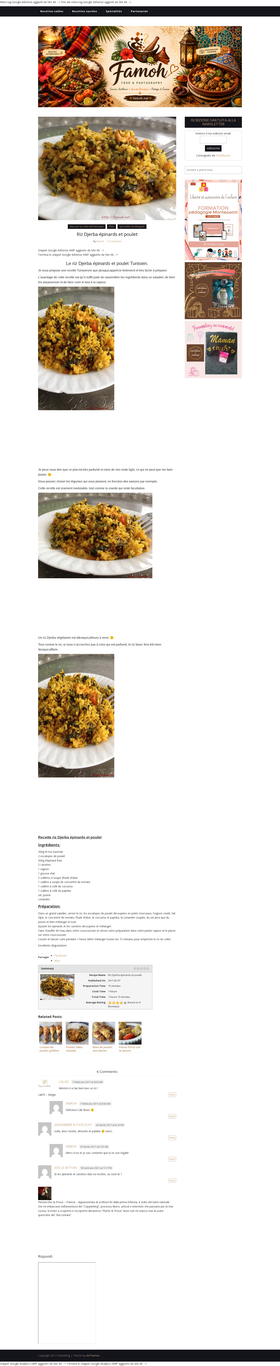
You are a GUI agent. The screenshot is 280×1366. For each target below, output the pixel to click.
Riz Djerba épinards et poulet (107, 234)
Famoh (100, 241)
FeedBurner (223, 155)
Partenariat (139, 11)
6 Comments (114, 241)
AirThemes (93, 1355)
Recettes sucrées (84, 11)
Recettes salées (51, 11)
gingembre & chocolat (73, 1125)
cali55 (64, 1082)
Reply (172, 1094)
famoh (71, 1103)
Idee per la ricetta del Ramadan (87, 226)
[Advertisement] (107, 438)
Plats (111, 226)
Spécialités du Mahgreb (132, 226)
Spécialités (114, 11)
